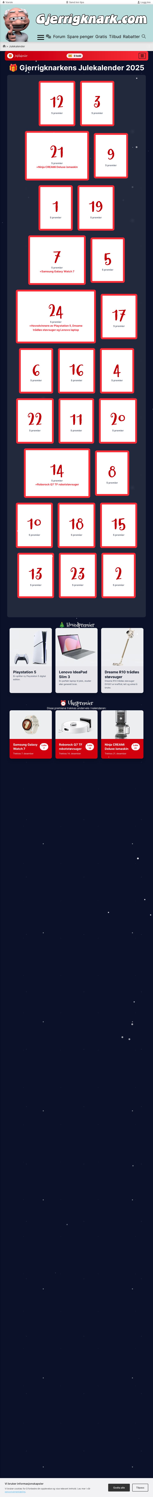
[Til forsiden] (91, 20)
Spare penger (80, 36)
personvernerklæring (15, 1491)
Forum (59, 36)
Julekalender (17, 46)
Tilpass (140, 1487)
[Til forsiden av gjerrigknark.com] (16, 24)
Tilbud (115, 36)
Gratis (101, 36)
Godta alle (119, 1487)
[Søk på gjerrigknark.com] (144, 37)
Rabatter (131, 36)
